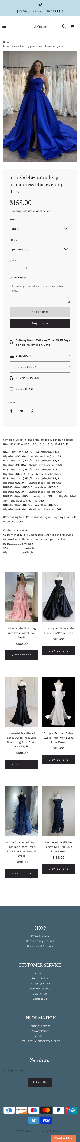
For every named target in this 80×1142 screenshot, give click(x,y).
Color (13, 239)
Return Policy (40, 978)
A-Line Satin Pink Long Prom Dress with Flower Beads (21, 633)
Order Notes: (18, 277)
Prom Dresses (40, 935)
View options (21, 655)
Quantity (15, 260)
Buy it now (40, 323)
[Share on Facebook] (11, 410)
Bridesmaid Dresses (40, 946)
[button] (40, 355)
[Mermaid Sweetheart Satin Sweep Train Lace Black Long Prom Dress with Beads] (22, 702)
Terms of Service (40, 1025)
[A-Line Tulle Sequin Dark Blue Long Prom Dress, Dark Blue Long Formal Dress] (22, 811)
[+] (27, 268)
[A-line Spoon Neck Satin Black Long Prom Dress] (58, 597)
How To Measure (40, 988)
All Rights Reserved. (52, 1131)
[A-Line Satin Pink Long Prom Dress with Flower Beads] (22, 597)
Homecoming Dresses (40, 941)
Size (12, 219)
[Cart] (72, 26)
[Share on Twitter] (22, 410)
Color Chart (40, 993)
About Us (40, 973)
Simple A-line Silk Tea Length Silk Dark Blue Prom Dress (58, 847)
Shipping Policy (40, 983)
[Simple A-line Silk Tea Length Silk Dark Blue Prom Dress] (58, 811)
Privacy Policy (40, 1030)
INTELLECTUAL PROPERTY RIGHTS (40, 1041)
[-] (11, 268)
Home (6, 41)
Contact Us (40, 998)
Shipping (15, 210)
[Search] (64, 26)
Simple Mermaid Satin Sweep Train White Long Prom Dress (58, 738)
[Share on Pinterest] (32, 410)
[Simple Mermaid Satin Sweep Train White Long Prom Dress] (58, 702)
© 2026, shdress (25, 1131)
